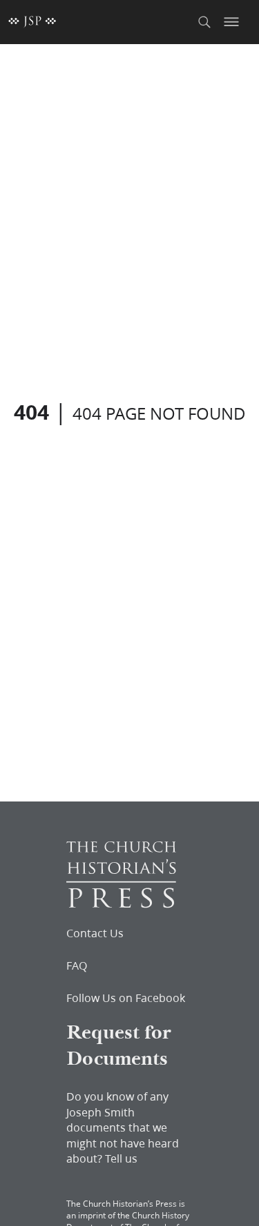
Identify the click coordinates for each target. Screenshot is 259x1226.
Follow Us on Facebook (125, 997)
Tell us (121, 1158)
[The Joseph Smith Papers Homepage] (32, 22)
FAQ (76, 965)
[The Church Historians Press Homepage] (121, 904)
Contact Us (95, 933)
